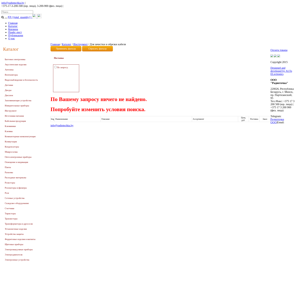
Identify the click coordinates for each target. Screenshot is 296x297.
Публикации (15, 35)
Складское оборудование (17, 203)
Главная (12, 23)
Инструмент (11, 110)
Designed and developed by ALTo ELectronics (281, 71)
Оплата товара (278, 50)
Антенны (9, 69)
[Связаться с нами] (9, 17)
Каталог (13, 26)
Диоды (8, 90)
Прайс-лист (15, 32)
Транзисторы (11, 218)
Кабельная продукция (15, 121)
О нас (11, 38)
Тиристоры (10, 213)
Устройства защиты (14, 234)
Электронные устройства (17, 259)
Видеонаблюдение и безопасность (21, 80)
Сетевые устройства (14, 198)
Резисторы (10, 182)
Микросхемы (11, 152)
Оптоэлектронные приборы (18, 157)
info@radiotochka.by (12, 2)
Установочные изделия (16, 229)
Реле (7, 193)
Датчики (9, 85)
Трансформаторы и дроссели (19, 223)
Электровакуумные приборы (19, 249)
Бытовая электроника (15, 59)
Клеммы (9, 131)
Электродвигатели (13, 254)
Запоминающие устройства (18, 100)
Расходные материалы (15, 177)
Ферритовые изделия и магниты (20, 239)
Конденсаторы (12, 146)
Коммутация (11, 141)
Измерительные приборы (17, 105)
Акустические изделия (15, 64)
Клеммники (10, 126)
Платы (8, 167)
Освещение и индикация (16, 162)
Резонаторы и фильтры (16, 188)
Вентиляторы (11, 74)
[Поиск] (6, 18)
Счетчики (9, 208)
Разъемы (9, 172)
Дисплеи (9, 95)
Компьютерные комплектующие (20, 136)
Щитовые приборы (14, 244)
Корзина (13, 29)
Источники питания (14, 116)
